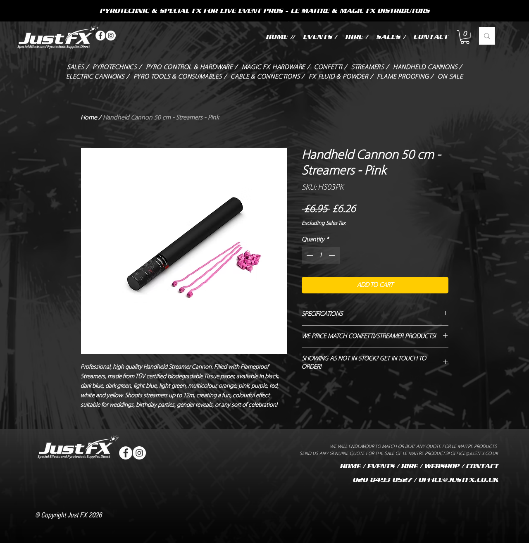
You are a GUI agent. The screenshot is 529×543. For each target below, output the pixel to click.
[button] (465, 37)
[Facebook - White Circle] (100, 35)
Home (89, 117)
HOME (350, 466)
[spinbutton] (321, 255)
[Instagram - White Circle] (111, 35)
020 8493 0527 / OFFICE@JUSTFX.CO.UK (425, 479)
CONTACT (482, 466)
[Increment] (332, 255)
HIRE (409, 466)
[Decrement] (309, 255)
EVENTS (380, 466)
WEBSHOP (441, 466)
